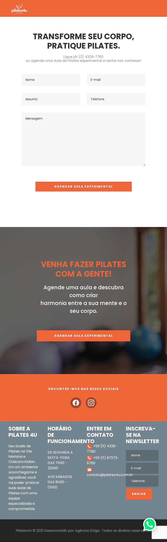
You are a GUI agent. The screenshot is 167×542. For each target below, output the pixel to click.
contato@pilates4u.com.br (103, 474)
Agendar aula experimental (83, 336)
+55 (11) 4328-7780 (102, 449)
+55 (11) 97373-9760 (103, 460)
